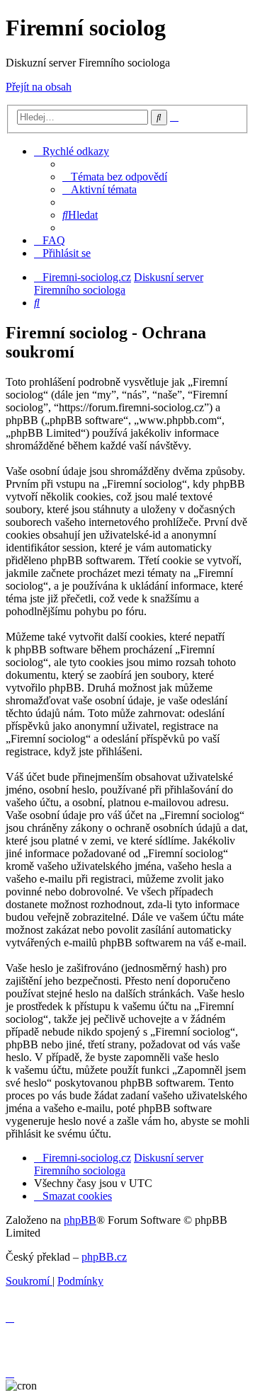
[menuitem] (114, 177)
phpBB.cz (104, 1257)
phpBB (80, 1220)
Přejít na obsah (39, 87)
